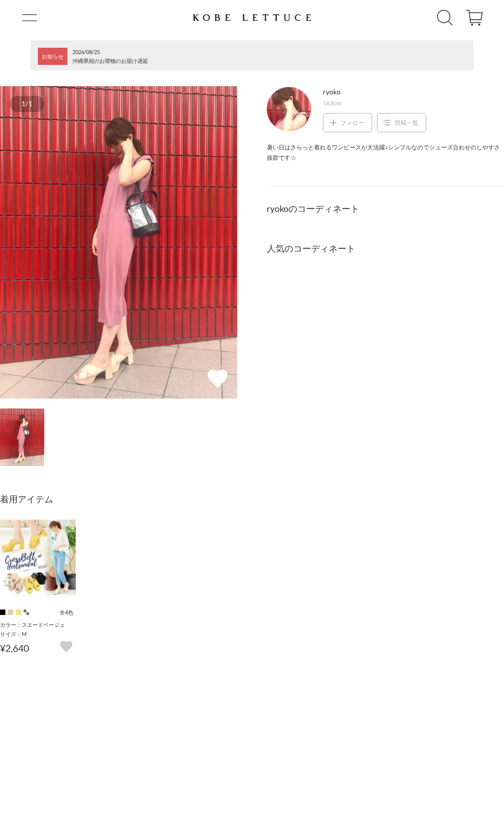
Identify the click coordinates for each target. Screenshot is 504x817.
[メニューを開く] (29, 17)
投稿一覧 (406, 122)
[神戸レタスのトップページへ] (252, 17)
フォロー (352, 122)
